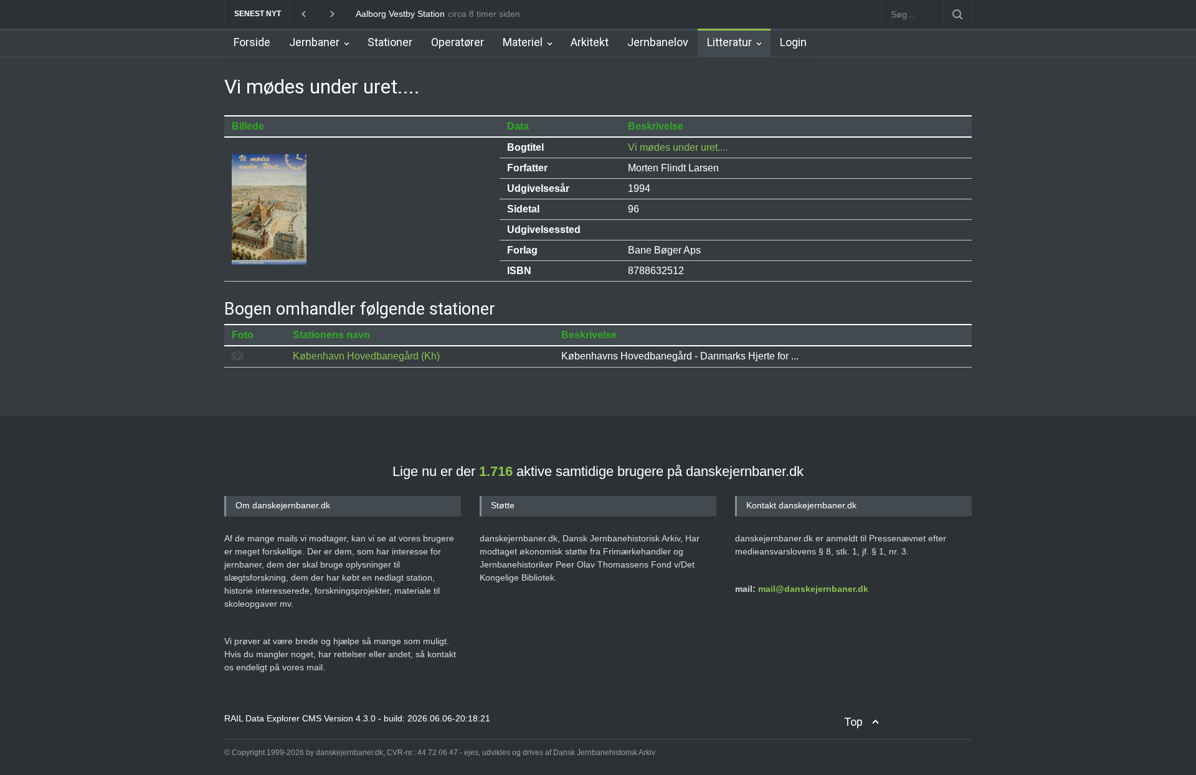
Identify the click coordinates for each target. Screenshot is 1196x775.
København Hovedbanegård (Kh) (366, 356)
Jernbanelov (657, 42)
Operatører (457, 42)
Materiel (523, 42)
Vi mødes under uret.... (678, 147)
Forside (252, 42)
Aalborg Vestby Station (400, 14)
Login (793, 42)
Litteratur (729, 42)
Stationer (390, 42)
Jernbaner (314, 42)
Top (853, 721)
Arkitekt (590, 42)
